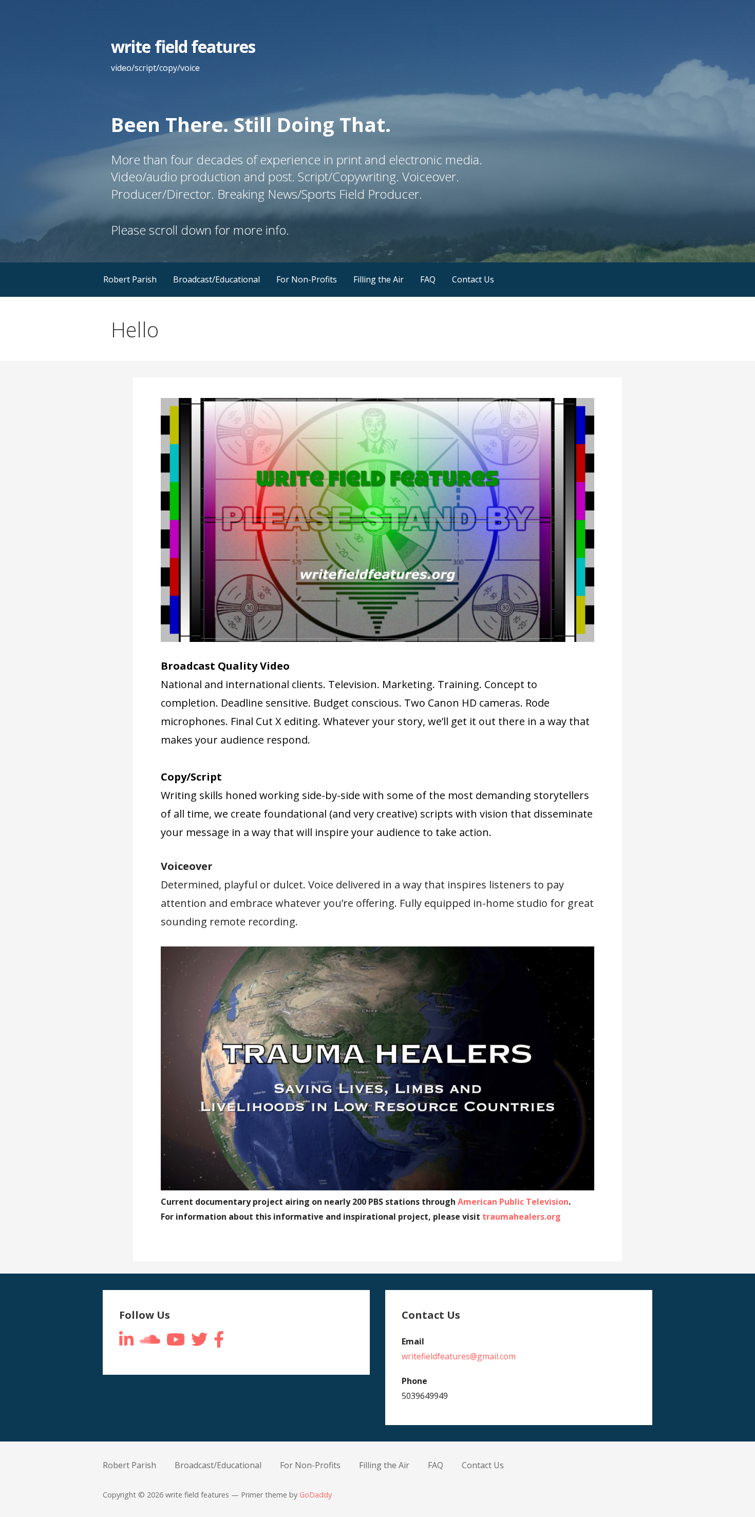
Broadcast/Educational (216, 279)
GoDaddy (315, 1495)
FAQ (428, 279)
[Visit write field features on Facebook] (219, 1342)
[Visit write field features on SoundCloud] (150, 1342)
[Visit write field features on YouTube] (175, 1342)
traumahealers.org (521, 1216)
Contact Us (473, 279)
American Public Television (513, 1201)
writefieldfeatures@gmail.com (459, 1356)
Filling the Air (378, 279)
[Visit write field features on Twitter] (199, 1342)
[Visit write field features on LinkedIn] (126, 1342)
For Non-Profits (306, 279)
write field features (183, 46)
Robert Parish (130, 279)
